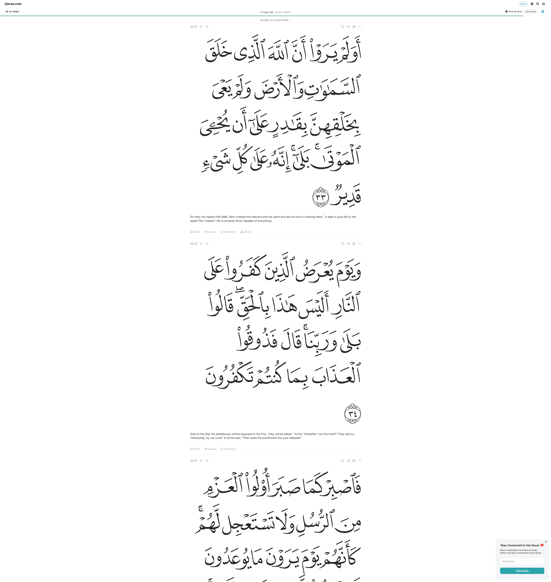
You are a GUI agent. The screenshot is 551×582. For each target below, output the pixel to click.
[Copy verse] (342, 26)
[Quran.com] (13, 3)
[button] (13, 11)
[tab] (513, 12)
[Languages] (532, 4)
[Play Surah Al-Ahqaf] (201, 26)
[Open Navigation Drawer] (543, 4)
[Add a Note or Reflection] (354, 26)
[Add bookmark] (261, 12)
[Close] (546, 541)
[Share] (348, 26)
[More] (359, 26)
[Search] (538, 4)
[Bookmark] (206, 26)
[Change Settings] (543, 11)
